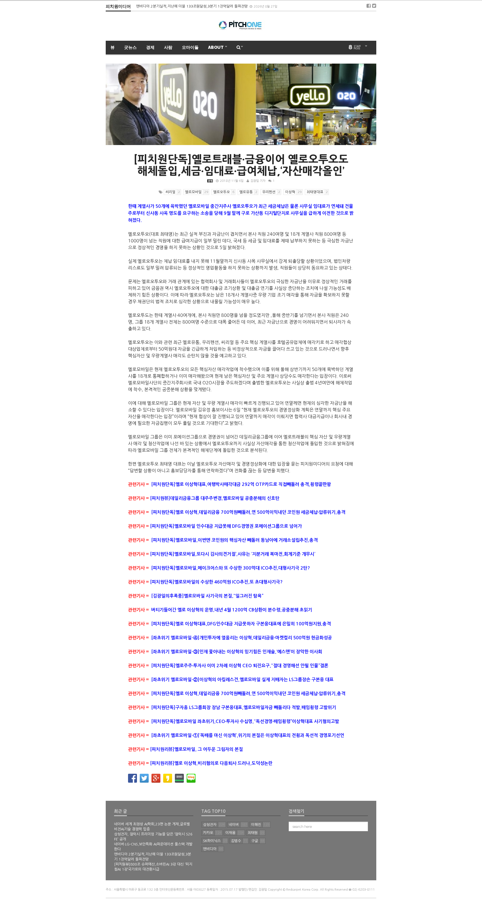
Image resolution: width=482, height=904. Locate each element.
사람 (168, 47)
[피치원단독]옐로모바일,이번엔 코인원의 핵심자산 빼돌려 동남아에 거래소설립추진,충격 (234, 540)
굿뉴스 (130, 47)
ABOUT (216, 47)
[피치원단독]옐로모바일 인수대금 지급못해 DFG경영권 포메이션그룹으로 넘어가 (226, 526)
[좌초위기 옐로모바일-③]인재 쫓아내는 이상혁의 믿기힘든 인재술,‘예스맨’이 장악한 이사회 (227, 652)
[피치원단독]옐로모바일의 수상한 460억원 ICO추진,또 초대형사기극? (216, 582)
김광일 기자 (257, 180)
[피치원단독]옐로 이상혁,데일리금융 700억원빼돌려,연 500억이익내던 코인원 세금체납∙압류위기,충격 (248, 512)
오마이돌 (190, 47)
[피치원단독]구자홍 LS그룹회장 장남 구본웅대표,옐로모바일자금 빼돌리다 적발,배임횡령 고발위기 (232, 707)
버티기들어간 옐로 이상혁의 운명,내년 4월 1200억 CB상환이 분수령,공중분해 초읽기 (231, 610)
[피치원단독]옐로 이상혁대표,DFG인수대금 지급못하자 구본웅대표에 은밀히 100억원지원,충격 (232, 624)
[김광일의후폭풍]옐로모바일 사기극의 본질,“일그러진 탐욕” (207, 596)
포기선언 (335, 735)
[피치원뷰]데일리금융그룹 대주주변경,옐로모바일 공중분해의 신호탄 (214, 498)
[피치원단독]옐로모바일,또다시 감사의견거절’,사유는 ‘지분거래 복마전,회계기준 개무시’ (232, 554)
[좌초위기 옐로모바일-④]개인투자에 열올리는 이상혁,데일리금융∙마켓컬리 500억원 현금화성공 (230, 638)
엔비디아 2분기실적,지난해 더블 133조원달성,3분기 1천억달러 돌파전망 (192, 6)
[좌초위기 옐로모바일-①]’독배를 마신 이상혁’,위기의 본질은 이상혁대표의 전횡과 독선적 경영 (227, 735)
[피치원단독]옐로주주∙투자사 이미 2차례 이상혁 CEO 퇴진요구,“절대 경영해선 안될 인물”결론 (228, 666)
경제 (150, 47)
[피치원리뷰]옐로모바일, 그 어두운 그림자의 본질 (185, 749)
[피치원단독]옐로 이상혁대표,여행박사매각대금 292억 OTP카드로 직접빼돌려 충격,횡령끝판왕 (241, 484)
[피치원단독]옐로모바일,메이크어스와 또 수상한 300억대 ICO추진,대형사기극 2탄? (230, 568)
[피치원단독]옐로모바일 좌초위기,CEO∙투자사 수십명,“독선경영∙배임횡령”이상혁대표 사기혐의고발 (234, 721)
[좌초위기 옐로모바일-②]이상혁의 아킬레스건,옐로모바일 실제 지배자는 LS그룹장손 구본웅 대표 (231, 680)
